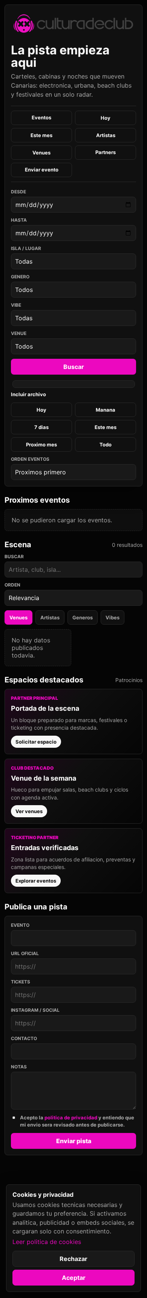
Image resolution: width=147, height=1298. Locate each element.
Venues (41, 153)
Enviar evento (41, 170)
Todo (106, 444)
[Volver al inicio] (73, 23)
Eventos (41, 117)
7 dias (41, 427)
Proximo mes (41, 444)
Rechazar (73, 1259)
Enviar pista (73, 1141)
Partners (105, 152)
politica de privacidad (70, 1117)
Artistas (105, 135)
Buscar (73, 366)
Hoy (105, 118)
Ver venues (29, 811)
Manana (105, 410)
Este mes (41, 135)
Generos (82, 617)
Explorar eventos (35, 881)
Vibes (112, 617)
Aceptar (74, 1277)
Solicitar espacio (36, 742)
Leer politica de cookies (46, 1242)
